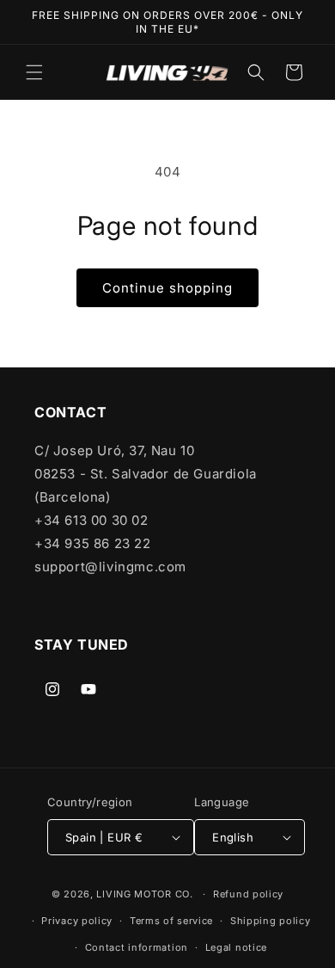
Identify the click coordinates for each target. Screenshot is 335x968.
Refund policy (248, 894)
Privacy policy (77, 921)
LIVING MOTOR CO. (144, 894)
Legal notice (236, 947)
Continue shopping (167, 288)
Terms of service (171, 921)
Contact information (136, 947)
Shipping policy (270, 921)
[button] (34, 72)
